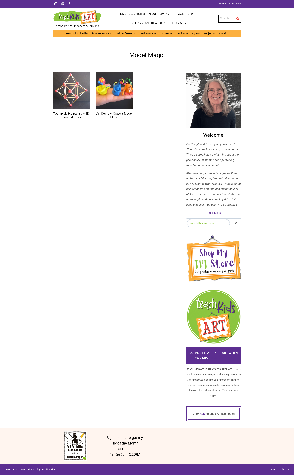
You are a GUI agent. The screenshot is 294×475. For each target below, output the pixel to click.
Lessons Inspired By (77, 33)
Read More (214, 213)
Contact (165, 13)
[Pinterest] (63, 4)
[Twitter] (70, 4)
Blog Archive (137, 13)
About (152, 13)
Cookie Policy (48, 469)
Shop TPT (194, 13)
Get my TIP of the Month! (229, 3)
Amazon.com (222, 358)
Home (122, 13)
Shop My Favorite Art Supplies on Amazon (159, 23)
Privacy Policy (33, 469)
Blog (23, 469)
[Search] (236, 223)
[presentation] (71, 90)
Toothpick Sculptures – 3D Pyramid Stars (71, 115)
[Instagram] (55, 4)
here (202, 413)
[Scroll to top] (286, 463)
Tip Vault (179, 13)
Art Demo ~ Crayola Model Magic (114, 115)
